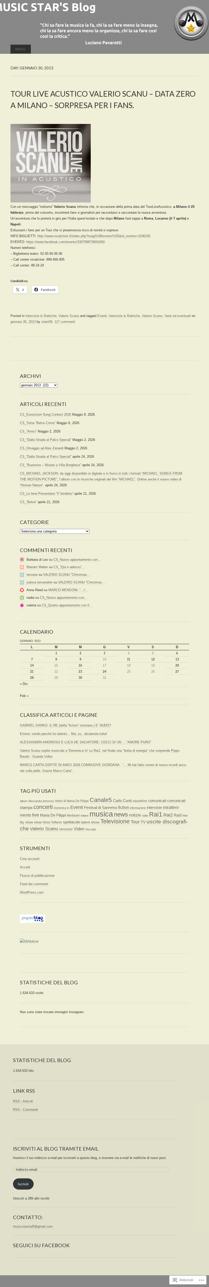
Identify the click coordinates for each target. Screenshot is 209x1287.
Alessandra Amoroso (41, 800)
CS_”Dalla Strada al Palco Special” (45, 440)
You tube (90, 829)
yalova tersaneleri (40, 582)
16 (80, 665)
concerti (43, 807)
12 (153, 659)
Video (79, 828)
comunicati (157, 800)
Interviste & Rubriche (41, 316)
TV (143, 822)
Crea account (30, 859)
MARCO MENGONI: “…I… (68, 590)
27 (177, 671)
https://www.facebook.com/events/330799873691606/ (65, 242)
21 (32, 671)
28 (32, 678)
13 (177, 659)
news (121, 814)
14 (32, 665)
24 (104, 671)
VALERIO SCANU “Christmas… (66, 575)
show (38, 822)
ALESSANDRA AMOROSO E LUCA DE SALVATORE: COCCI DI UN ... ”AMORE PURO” (85, 742)
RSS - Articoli (23, 1101)
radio (145, 815)
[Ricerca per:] (193, 49)
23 (80, 671)
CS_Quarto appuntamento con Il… (67, 605)
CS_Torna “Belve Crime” (38, 423)
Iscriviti (23, 1184)
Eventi (102, 316)
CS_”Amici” (28, 431)
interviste (154, 807)
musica (101, 814)
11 (128, 659)
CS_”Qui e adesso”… (69, 567)
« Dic (24, 684)
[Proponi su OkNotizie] (29, 941)
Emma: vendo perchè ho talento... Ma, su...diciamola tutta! (63, 734)
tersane (32, 575)
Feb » (24, 696)
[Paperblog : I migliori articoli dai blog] (32, 918)
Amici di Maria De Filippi (72, 801)
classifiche (140, 800)
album (23, 800)
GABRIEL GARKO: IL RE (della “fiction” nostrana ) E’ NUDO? (65, 725)
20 (177, 665)
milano (84, 815)
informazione (138, 807)
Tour (135, 821)
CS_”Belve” (28, 502)
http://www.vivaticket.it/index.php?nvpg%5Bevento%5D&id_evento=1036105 (93, 236)
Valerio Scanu (69, 316)
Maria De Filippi (53, 815)
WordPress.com (32, 892)
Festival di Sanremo (100, 807)
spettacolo (71, 822)
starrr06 (47, 322)
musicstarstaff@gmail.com (33, 1226)
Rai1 (155, 814)
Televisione (115, 821)
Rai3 (177, 815)
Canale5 (101, 800)
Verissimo (66, 829)
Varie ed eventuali (177, 316)
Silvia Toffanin (52, 822)
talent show (90, 822)
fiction (123, 807)
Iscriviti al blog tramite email (56, 1148)
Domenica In (61, 807)
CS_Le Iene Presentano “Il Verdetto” (46, 493)
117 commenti (65, 322)
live (35, 815)
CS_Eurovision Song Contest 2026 (45, 414)
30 (80, 678)
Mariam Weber (37, 567)
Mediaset (73, 815)
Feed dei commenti (34, 884)
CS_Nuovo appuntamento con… (77, 560)
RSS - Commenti (25, 1110)
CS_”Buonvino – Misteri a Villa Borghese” (50, 465)
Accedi (25, 867)
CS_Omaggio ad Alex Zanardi (41, 448)
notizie (135, 815)
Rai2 (168, 815)
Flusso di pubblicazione (37, 875)
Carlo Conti (122, 801)
